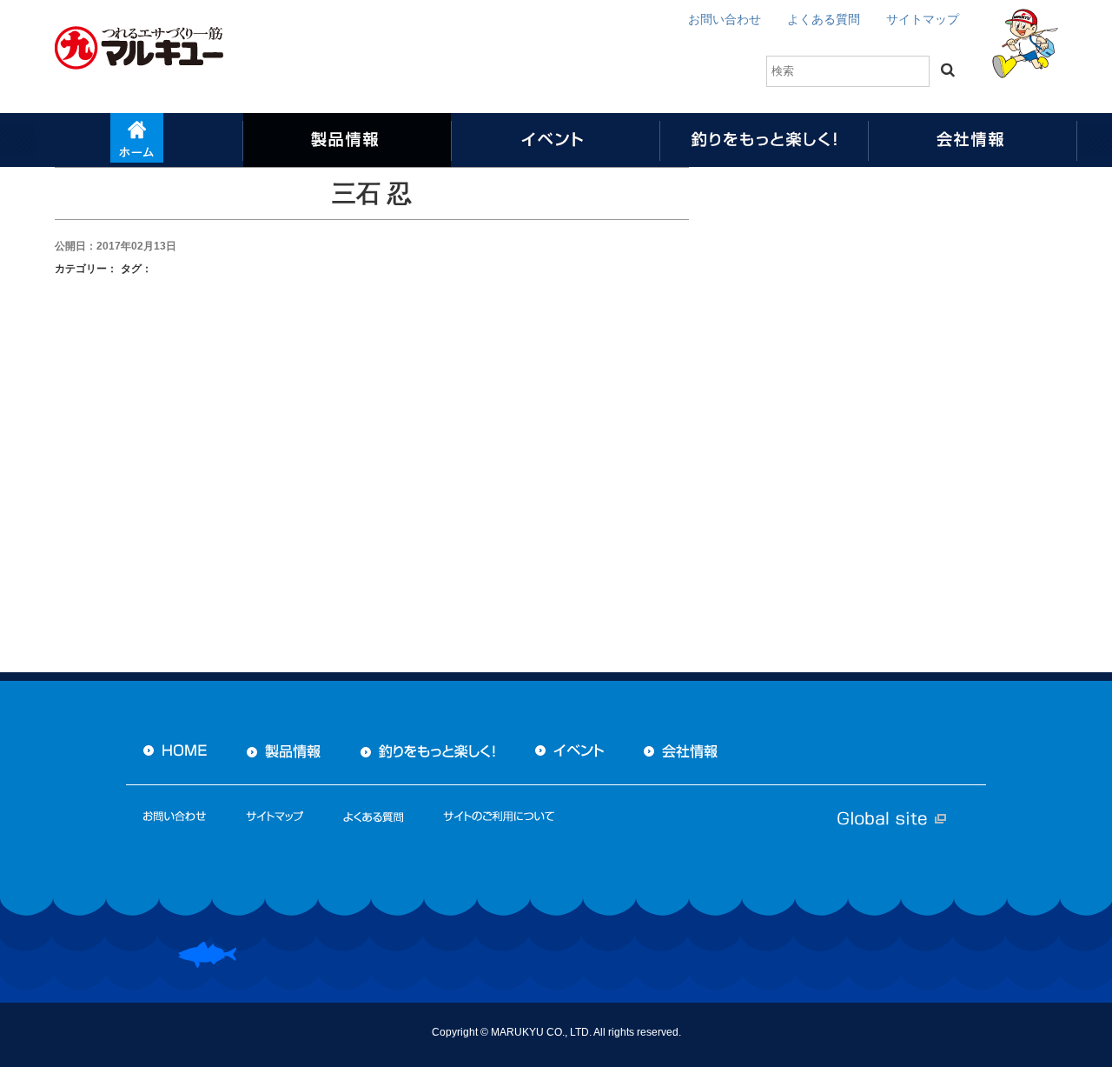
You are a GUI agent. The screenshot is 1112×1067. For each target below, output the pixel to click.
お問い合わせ (724, 19)
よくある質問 (823, 19)
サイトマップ (922, 19)
